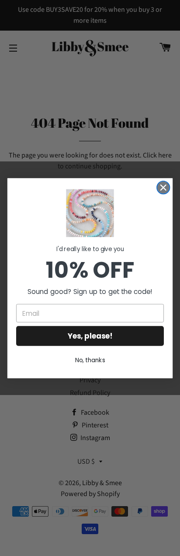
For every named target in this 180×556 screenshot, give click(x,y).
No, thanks (90, 360)
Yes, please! (90, 336)
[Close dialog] (163, 187)
